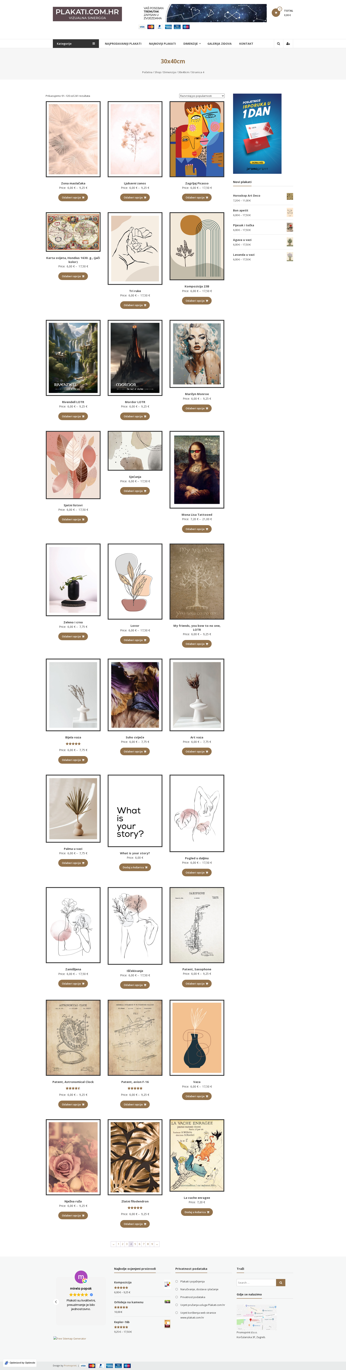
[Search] (280, 1282)
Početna (147, 72)
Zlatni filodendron (135, 1201)
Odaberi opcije (71, 197)
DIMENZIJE (190, 43)
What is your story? (135, 853)
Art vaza (196, 737)
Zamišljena (73, 969)
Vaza (196, 1082)
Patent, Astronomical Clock (73, 1082)
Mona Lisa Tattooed (197, 515)
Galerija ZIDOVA (219, 43)
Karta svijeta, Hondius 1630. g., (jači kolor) (73, 260)
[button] (56, 1302)
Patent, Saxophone (196, 969)
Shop (158, 72)
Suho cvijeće (135, 737)
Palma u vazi (73, 849)
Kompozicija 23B (197, 286)
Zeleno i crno (73, 622)
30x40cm (183, 72)
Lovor (135, 626)
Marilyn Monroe (197, 394)
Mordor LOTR (135, 402)
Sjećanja (135, 477)
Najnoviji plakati (162, 43)
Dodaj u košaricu (133, 867)
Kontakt (246, 43)
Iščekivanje (135, 971)
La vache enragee (197, 1198)
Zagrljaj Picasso (197, 183)
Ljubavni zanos (135, 183)
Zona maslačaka (73, 183)
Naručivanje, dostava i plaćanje (199, 1289)
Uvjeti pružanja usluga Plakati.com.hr (202, 1305)
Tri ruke (135, 291)
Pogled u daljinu (197, 858)
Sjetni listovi (73, 505)
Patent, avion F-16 (135, 1082)
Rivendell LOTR (73, 402)
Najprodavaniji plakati (123, 43)
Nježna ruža (73, 1201)
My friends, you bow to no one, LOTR (196, 628)
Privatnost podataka (192, 1297)
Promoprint (70, 1365)
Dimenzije (169, 72)
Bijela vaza (73, 737)
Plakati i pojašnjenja (192, 1281)
